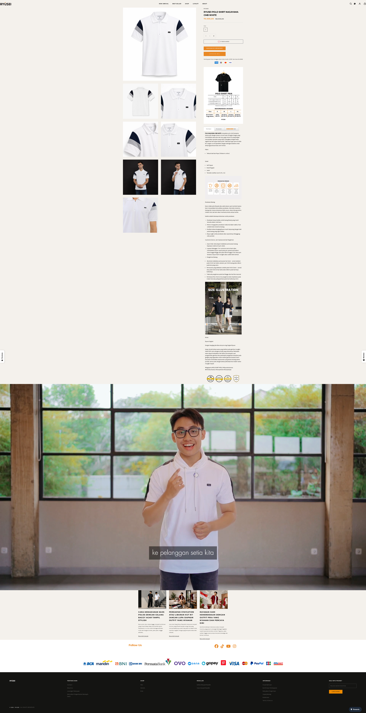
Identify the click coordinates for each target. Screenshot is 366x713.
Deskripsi (208, 129)
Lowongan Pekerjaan (73, 691)
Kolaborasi (266, 697)
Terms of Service (267, 700)
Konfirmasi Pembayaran (270, 688)
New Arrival (164, 3)
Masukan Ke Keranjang (214, 48)
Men (141, 685)
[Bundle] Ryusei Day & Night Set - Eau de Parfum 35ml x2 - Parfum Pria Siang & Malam (28, 705)
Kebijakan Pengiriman (269, 691)
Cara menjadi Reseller (203, 688)
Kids (141, 691)
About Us (70, 688)
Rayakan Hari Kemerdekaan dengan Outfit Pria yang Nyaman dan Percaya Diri (212, 617)
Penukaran (219, 129)
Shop (187, 3)
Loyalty (196, 3)
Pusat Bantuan (267, 685)
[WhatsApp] (355, 4)
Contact (69, 685)
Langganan (336, 691)
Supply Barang (267, 694)
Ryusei (206, 8)
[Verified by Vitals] (23, 708)
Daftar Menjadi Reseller (204, 685)
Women (142, 688)
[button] (215, 54)
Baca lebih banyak (143, 636)
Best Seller (176, 3)
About (204, 3)
